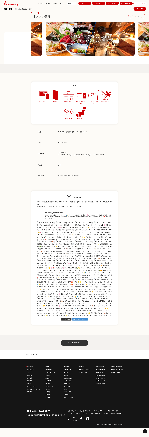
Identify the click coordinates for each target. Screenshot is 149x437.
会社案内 (40, 3)
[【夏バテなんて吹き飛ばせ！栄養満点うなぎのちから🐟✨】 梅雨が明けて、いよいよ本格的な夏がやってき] (46, 287)
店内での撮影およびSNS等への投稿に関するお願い (106, 413)
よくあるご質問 (82, 372)
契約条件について (100, 378)
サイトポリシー (99, 411)
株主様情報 (48, 381)
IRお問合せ (48, 397)
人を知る (66, 389)
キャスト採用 (67, 381)
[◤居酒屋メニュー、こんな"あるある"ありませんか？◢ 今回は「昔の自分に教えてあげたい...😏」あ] (46, 306)
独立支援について (100, 381)
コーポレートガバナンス (52, 386)
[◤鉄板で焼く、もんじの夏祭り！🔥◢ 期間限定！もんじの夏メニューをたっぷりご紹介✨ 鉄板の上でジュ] (103, 249)
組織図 (29, 383)
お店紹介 (81, 366)
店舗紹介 (84, 3)
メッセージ (67, 383)
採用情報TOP (67, 370)
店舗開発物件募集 (116, 366)
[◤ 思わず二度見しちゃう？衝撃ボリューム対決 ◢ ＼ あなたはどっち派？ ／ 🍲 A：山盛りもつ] (84, 230)
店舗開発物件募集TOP (117, 370)
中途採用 (66, 375)
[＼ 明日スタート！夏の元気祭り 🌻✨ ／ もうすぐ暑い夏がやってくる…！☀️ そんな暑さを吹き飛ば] (84, 287)
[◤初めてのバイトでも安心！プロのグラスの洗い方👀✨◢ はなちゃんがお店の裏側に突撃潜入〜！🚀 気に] (65, 249)
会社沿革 (29, 378)
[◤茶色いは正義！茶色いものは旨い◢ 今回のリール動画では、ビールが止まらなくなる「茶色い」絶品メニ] (103, 306)
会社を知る (67, 386)
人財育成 (66, 394)
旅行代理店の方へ (112, 3)
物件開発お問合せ (115, 372)
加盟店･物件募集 (85, 411)
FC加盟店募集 (100, 366)
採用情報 (47, 3)
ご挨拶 (29, 372)
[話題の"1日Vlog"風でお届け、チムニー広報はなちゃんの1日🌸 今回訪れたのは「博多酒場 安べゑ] (65, 230)
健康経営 (29, 392)
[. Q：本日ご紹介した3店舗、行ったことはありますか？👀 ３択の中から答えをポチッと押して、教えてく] (46, 230)
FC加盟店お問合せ (100, 383)
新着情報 (55, 3)
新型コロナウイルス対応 (33, 389)
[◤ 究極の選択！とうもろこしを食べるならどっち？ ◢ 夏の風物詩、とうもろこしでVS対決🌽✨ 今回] (84, 268)
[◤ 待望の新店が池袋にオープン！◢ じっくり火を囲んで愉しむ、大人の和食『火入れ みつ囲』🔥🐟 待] (103, 287)
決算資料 (47, 378)
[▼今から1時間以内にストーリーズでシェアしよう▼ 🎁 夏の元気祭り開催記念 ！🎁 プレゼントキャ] (65, 287)
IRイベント (48, 383)
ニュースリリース (50, 372)
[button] (130, 16)
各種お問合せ (72, 411)
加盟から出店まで (100, 375)
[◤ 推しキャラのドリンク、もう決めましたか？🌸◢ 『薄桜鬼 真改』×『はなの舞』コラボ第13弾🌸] (65, 268)
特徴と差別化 (99, 372)
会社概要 (29, 375)
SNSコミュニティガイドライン (77, 413)
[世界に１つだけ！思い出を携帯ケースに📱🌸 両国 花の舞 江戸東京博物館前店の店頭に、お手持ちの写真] (103, 230)
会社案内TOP (30, 370)
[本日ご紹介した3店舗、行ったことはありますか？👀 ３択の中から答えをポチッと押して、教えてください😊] (46, 268)
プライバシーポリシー (114, 411)
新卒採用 (66, 372)
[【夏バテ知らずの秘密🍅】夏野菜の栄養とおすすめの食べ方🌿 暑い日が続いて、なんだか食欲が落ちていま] (46, 249)
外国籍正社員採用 (68, 378)
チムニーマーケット (140, 3)
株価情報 (47, 394)
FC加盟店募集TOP (101, 370)
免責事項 (47, 392)
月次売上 (47, 375)
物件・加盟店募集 (126, 3)
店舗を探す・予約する (84, 370)
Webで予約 (140, 9)
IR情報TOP (48, 370)
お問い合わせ (98, 3)
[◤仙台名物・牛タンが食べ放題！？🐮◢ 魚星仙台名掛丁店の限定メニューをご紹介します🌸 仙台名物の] (65, 306)
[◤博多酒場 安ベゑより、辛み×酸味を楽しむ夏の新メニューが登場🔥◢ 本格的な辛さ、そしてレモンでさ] (103, 268)
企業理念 (29, 381)
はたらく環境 (67, 392)
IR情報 (62, 3)
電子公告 (47, 389)
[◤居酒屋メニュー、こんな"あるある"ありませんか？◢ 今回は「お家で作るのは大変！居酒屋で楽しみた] (84, 249)
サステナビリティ (32, 386)
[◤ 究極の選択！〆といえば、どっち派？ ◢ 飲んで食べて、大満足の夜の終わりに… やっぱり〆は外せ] (84, 306)
